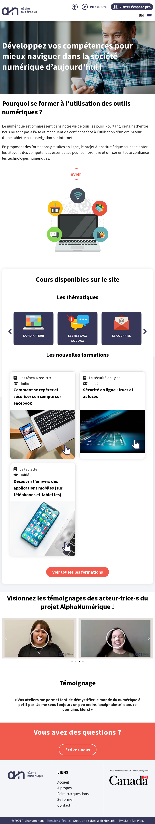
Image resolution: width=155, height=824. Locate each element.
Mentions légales (59, 821)
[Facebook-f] (75, 7)
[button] (149, 15)
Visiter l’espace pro (135, 6)
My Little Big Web (131, 821)
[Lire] (39, 638)
